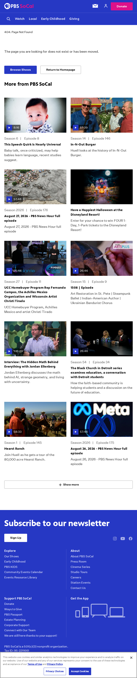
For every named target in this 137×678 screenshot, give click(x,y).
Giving (74, 19)
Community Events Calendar (23, 572)
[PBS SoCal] (19, 6)
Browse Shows (20, 69)
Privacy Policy (55, 664)
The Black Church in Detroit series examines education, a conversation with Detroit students (98, 372)
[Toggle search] (8, 19)
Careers (76, 577)
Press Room (79, 561)
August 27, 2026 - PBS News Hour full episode (32, 218)
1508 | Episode (82, 288)
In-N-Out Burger (83, 144)
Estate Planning (15, 619)
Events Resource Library (20, 577)
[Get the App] (100, 611)
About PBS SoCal (82, 556)
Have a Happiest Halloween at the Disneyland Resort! (97, 212)
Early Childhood (53, 19)
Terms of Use (34, 664)
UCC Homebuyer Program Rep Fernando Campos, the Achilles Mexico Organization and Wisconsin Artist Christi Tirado (35, 294)
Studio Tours (79, 572)
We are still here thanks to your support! (30, 635)
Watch (20, 19)
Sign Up (15, 537)
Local (33, 19)
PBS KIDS (10, 567)
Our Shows (11, 556)
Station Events (80, 582)
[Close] (131, 658)
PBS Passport (13, 614)
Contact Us (78, 588)
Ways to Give (13, 609)
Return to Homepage (60, 69)
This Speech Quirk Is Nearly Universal (32, 144)
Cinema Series (80, 567)
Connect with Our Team (20, 630)
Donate (122, 6)
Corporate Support (16, 625)
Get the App (79, 598)
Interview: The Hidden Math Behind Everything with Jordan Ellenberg (31, 364)
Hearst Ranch (14, 449)
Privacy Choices (55, 671)
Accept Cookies (80, 671)
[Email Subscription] (95, 7)
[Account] (106, 6)
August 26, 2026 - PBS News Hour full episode (99, 451)
